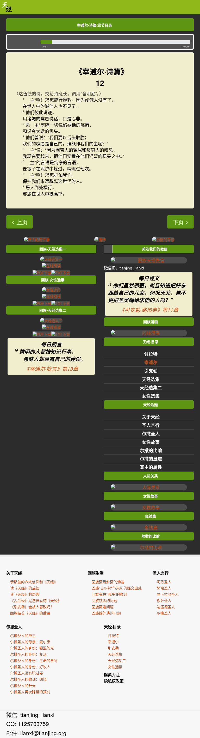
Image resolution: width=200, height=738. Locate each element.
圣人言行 (151, 425)
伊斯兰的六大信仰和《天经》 (34, 581)
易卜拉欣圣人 (168, 594)
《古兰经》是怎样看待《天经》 (35, 600)
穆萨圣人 (164, 600)
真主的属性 (151, 467)
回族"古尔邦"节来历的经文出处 (117, 588)
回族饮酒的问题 (104, 600)
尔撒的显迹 (151, 459)
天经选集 (151, 379)
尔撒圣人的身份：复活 (28, 654)
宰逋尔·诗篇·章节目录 (94, 25)
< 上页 (19, 222)
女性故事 (151, 442)
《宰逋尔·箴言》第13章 (51, 368)
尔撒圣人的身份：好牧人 (30, 666)
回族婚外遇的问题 (106, 613)
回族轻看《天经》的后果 (30, 613)
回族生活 (95, 573)
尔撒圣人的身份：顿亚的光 (32, 647)
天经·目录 (112, 627)
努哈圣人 (164, 588)
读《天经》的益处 (24, 588)
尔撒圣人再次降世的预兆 (30, 691)
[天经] (7, 7)
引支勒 (151, 370)
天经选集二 (151, 387)
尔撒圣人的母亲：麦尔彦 (30, 641)
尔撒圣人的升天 (23, 685)
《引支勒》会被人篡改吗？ (32, 606)
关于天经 (151, 417)
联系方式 (112, 675)
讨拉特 (151, 354)
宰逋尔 (151, 362)
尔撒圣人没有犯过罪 (26, 672)
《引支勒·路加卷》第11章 (148, 309)
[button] (22, 41)
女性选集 (151, 396)
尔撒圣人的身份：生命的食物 (34, 660)
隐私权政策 (113, 681)
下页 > (180, 222)
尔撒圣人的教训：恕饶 (28, 679)
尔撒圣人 (151, 434)
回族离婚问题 (103, 606)
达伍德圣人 (166, 606)
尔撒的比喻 (151, 450)
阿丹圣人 (164, 581)
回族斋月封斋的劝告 (108, 581)
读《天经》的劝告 (24, 594)
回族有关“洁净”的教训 (109, 594)
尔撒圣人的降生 (23, 635)
